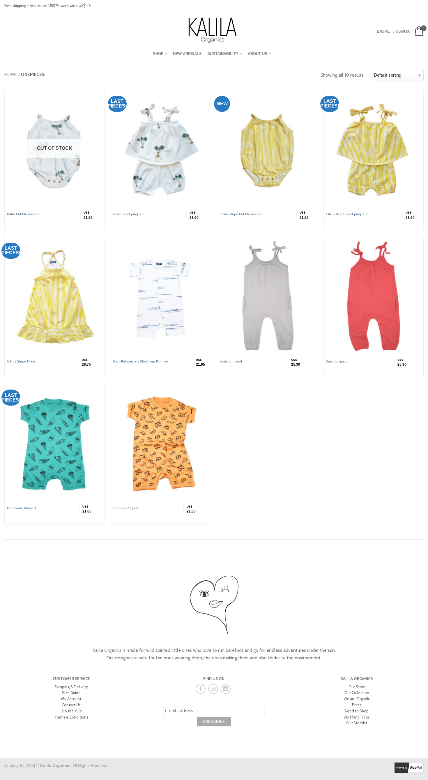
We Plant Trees (357, 717)
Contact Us (71, 704)
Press (356, 704)
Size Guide (71, 692)
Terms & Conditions (71, 717)
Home (10, 74)
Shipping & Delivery (71, 686)
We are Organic (357, 698)
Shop (158, 54)
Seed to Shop (357, 711)
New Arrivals (187, 54)
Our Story (357, 686)
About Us (257, 54)
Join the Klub (71, 711)
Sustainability (222, 54)
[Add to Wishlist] (97, 97)
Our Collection (356, 692)
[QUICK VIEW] (160, 150)
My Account (71, 698)
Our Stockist (356, 723)
